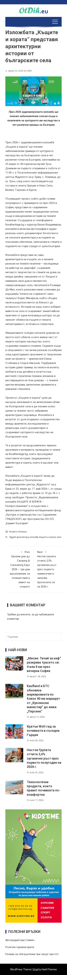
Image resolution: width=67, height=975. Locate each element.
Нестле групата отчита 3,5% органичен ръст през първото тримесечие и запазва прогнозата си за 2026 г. (46, 569)
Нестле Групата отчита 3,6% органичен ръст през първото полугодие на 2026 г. (44, 758)
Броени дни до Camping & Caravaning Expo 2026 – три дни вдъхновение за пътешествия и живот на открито (20, 569)
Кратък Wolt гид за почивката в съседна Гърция (43, 731)
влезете (25, 614)
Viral (35, 969)
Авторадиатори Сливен (19, 940)
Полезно (22, 531)
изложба (34, 537)
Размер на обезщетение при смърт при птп (31, 954)
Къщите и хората (47, 537)
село (59, 537)
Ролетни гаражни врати (19, 947)
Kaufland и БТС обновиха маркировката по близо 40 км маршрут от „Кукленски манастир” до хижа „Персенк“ (43, 698)
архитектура (22, 537)
